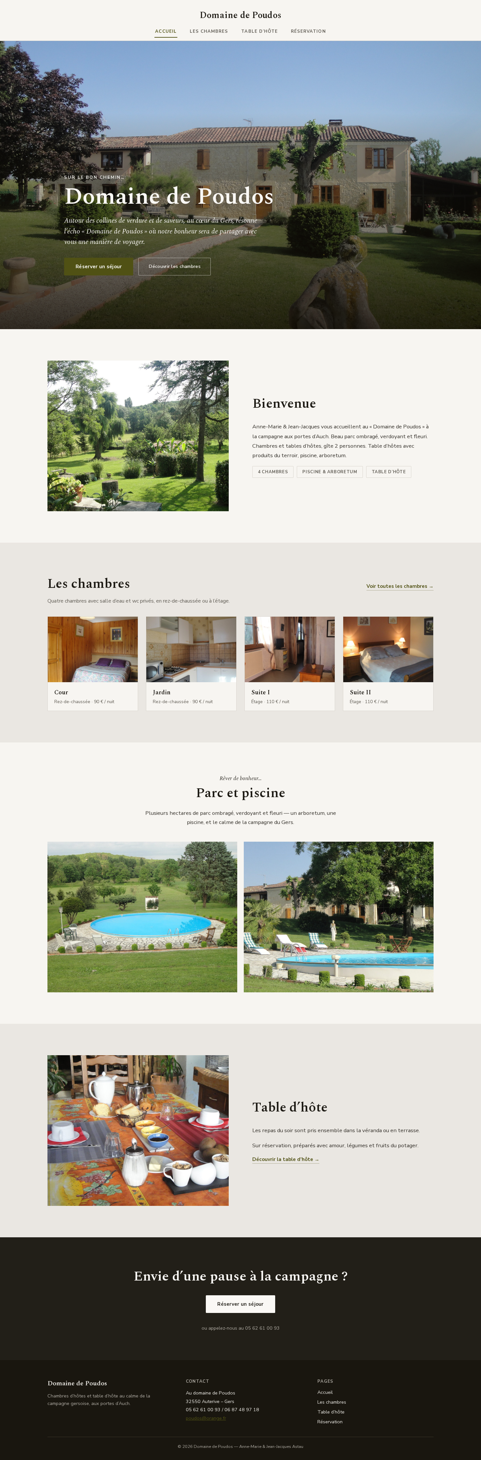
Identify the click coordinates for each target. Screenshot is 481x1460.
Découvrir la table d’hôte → (285, 1159)
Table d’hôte (259, 31)
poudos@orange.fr (206, 1418)
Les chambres (209, 31)
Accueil (165, 31)
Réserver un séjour (99, 266)
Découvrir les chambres (174, 266)
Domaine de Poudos (241, 15)
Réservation (308, 31)
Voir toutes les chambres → (400, 586)
